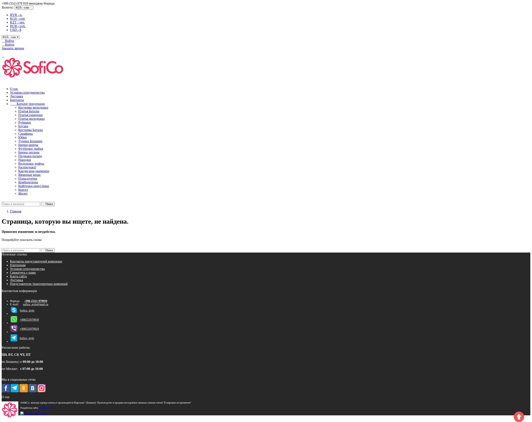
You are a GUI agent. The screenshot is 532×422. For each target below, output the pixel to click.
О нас (14, 89)
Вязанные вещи (29, 175)
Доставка (16, 96)
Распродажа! (27, 167)
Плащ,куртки (27, 178)
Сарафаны (25, 133)
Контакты (17, 100)
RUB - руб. (18, 26)
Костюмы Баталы (30, 130)
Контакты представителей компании (36, 261)
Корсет (23, 189)
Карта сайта (18, 276)
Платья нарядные (30, 115)
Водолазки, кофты (31, 163)
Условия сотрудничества (27, 92)
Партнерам (18, 265)
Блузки (23, 126)
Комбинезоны (28, 182)
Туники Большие (30, 141)
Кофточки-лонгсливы (33, 186)
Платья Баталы (28, 111)
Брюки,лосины (28, 152)
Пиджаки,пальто (30, 156)
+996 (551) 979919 (35, 301)
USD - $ (15, 30)
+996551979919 (29, 319)
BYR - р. (16, 15)
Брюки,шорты (28, 145)
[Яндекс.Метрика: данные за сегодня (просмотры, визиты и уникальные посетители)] (33, 413)
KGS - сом (17, 18)
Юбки (22, 137)
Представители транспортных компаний (39, 284)
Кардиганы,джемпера (33, 171)
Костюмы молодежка (33, 107)
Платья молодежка (31, 118)
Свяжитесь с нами (23, 272)
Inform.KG (44, 408)
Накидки (24, 160)
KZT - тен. (17, 22)
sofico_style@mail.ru (35, 304)
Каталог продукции (27, 104)
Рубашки (24, 122)
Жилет (23, 193)
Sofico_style (27, 310)
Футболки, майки (30, 148)
